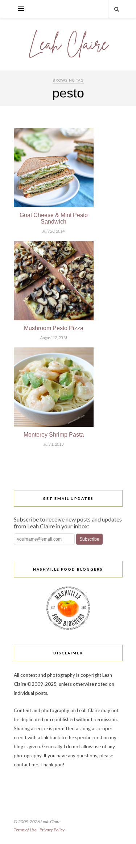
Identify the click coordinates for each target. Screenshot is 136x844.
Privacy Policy (52, 829)
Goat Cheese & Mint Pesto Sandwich (54, 218)
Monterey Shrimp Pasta (54, 435)
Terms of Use (25, 829)
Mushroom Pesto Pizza (53, 328)
